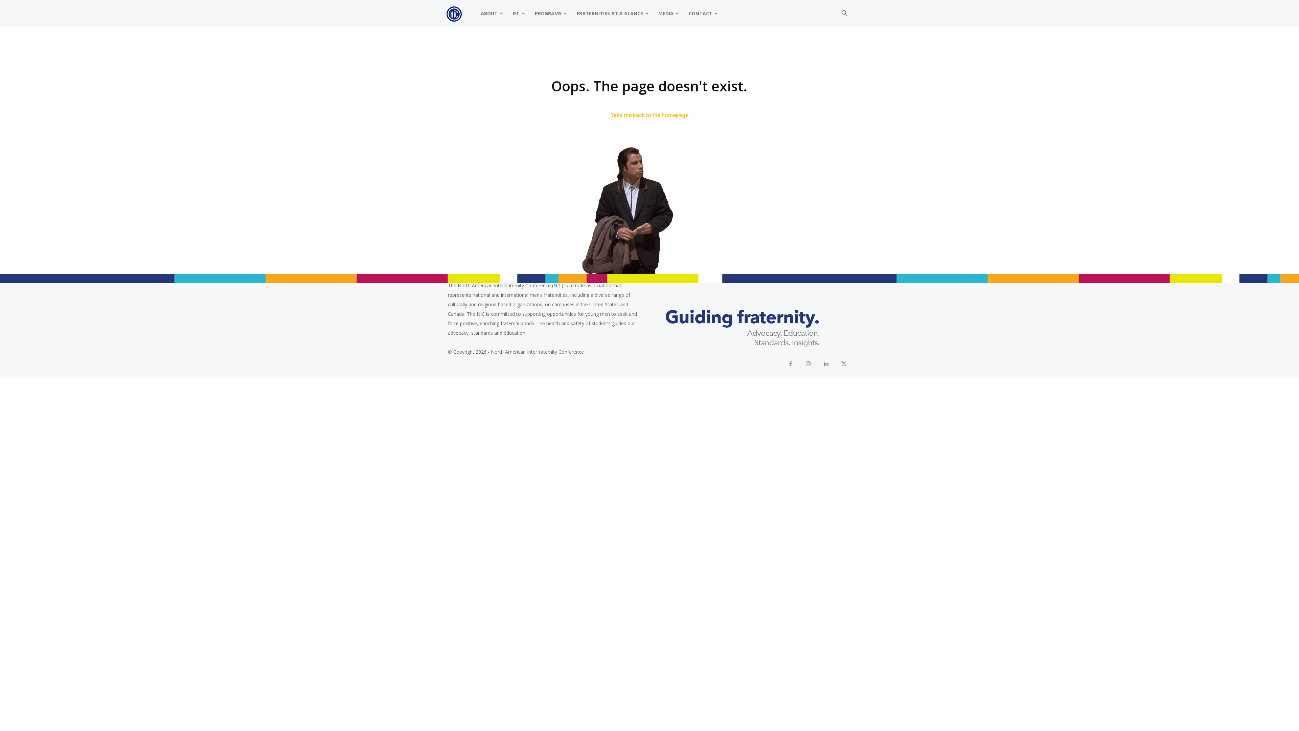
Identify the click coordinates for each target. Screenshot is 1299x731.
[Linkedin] (826, 364)
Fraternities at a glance (610, 13)
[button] (844, 14)
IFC (516, 13)
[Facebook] (790, 364)
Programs (548, 13)
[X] (844, 364)
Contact (700, 13)
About (489, 13)
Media (666, 13)
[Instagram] (808, 364)
